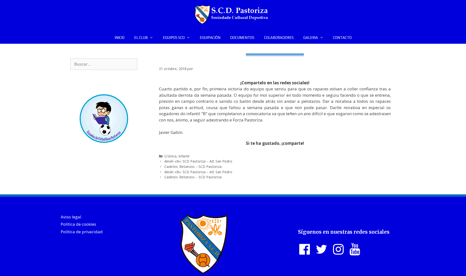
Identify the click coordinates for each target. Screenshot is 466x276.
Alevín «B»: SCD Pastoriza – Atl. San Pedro (198, 161)
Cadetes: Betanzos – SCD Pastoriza (193, 166)
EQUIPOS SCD (174, 37)
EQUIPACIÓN (210, 37)
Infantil (183, 156)
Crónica (170, 156)
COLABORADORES (279, 37)
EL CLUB (141, 37)
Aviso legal (71, 217)
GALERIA (310, 37)
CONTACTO (342, 37)
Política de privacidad (82, 231)
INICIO (120, 37)
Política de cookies (78, 224)
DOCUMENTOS (242, 37)
